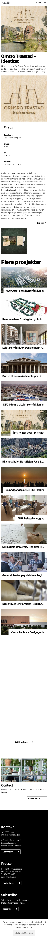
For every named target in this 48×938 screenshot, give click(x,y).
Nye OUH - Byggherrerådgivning (25, 290)
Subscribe (7, 909)
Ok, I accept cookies (24, 933)
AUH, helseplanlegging (31, 518)
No (37, 3)
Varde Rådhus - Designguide (28, 632)
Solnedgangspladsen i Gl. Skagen (25, 490)
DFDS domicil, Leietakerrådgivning (24, 404)
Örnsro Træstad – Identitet (29, 433)
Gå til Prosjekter (21, 742)
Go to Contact (34, 799)
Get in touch (8, 852)
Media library (9, 883)
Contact (7, 785)
